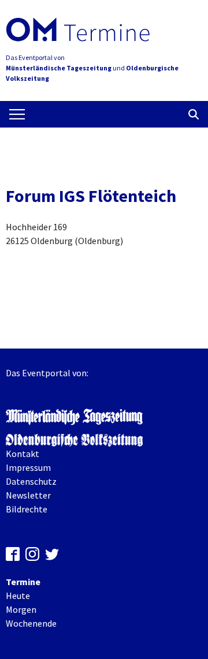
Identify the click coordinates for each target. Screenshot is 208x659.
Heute (18, 595)
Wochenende (31, 623)
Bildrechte (26, 509)
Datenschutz (31, 481)
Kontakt (22, 453)
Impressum (28, 467)
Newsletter (28, 495)
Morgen (21, 609)
